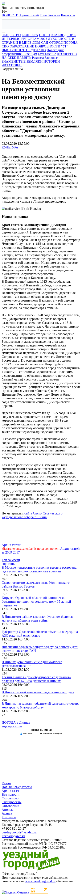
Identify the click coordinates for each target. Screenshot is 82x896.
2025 (43, 39)
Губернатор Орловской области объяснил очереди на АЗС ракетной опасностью (40, 633)
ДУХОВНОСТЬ (59, 39)
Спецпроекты (11, 802)
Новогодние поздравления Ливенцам (33, 52)
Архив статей (29, 15)
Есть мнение (47, 54)
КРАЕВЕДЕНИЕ (63, 35)
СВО (5, 46)
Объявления (10, 806)
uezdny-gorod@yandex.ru (19, 832)
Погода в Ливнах (41, 729)
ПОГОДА (70, 42)
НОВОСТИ (10, 15)
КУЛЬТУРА (30, 35)
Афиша (7, 813)
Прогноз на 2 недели (51, 733)
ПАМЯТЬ (24, 57)
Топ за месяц (11, 560)
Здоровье (51, 57)
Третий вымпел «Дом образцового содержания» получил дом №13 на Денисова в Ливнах (36, 679)
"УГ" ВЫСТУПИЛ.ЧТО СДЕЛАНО (35, 48)
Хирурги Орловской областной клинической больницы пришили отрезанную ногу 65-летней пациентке (36, 601)
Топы (44, 15)
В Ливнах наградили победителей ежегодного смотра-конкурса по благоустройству (41, 705)
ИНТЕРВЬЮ (11, 39)
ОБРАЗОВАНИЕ (22, 46)
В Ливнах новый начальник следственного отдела (38, 692)
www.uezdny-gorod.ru (40, 881)
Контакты (68, 15)
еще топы (8, 563)
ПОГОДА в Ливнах (16, 722)
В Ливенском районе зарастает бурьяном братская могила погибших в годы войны (37, 618)
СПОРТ (44, 35)
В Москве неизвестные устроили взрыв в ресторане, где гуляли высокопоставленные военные (39, 569)
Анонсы (7, 809)
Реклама (54, 15)
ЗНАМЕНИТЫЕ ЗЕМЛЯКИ (22, 61)
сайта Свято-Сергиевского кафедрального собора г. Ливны (32, 515)
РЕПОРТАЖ (30, 39)
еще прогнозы (12, 726)
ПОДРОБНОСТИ (47, 46)
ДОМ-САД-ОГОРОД (47, 42)
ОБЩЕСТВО (11, 35)
